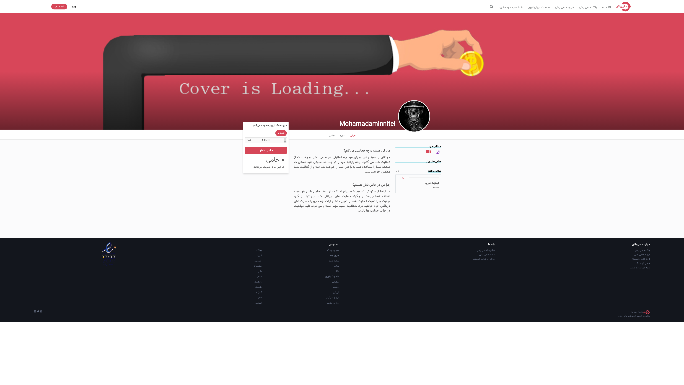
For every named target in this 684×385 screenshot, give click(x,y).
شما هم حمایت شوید (510, 7)
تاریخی (336, 292)
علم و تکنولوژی (332, 276)
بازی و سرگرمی (332, 297)
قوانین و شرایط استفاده (484, 259)
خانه (604, 7)
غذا (337, 271)
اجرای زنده (334, 255)
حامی (332, 136)
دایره (342, 136)
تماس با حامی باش (486, 250)
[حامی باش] (623, 6)
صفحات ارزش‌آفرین (539, 7)
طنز (260, 271)
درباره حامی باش (564, 7)
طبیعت (258, 287)
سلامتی (335, 282)
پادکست (258, 282)
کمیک (259, 292)
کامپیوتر (258, 261)
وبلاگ (259, 250)
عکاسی (336, 266)
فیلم (259, 276)
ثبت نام (59, 6)
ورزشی (336, 287)
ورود (73, 6)
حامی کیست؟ (643, 263)
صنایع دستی (333, 261)
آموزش (258, 303)
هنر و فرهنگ (333, 250)
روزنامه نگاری (333, 303)
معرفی (353, 136)
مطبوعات (257, 266)
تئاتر (260, 297)
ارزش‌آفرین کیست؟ (641, 259)
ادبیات (259, 255)
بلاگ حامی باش (588, 7)
